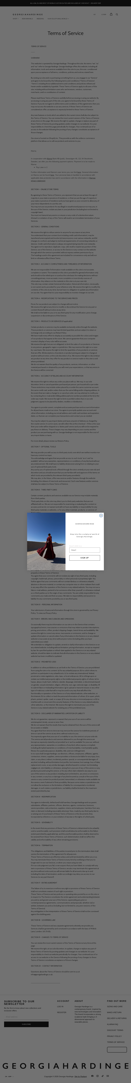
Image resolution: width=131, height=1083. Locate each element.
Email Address (75, 546)
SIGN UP (85, 558)
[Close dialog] (101, 515)
